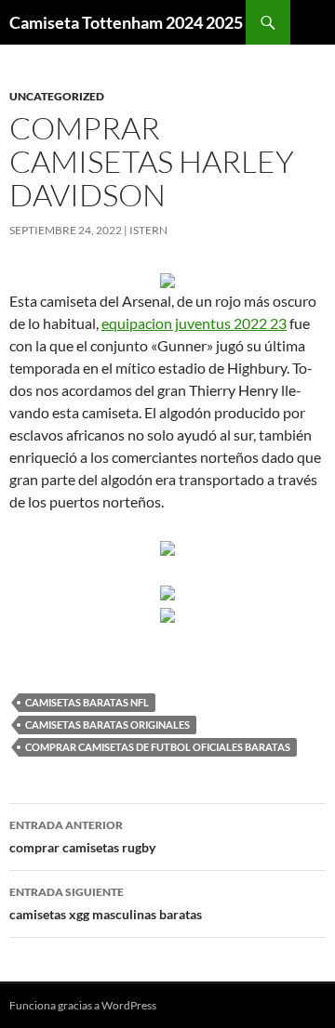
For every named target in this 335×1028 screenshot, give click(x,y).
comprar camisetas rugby (82, 836)
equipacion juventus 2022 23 (194, 323)
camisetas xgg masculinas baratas (105, 903)
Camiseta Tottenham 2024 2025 (126, 22)
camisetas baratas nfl (87, 702)
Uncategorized (56, 96)
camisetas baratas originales (107, 724)
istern (148, 230)
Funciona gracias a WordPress (82, 1005)
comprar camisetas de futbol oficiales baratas (157, 747)
